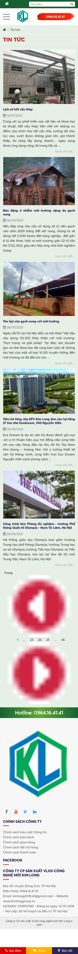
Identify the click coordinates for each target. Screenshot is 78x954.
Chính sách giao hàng (19, 842)
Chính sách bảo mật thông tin (25, 832)
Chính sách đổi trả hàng (20, 847)
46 (63, 640)
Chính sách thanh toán (19, 852)
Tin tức (15, 30)
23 (31, 640)
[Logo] (23, 16)
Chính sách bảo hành (18, 837)
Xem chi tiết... (65, 151)
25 (48, 640)
